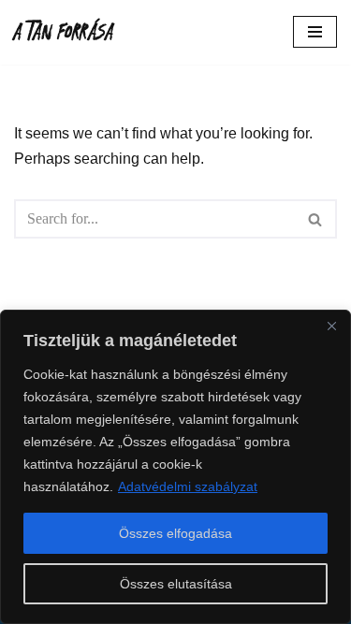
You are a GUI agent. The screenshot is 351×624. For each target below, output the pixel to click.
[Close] (331, 325)
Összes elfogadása (175, 533)
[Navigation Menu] (315, 32)
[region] (175, 467)
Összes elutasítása (176, 583)
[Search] (316, 219)
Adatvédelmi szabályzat (187, 486)
